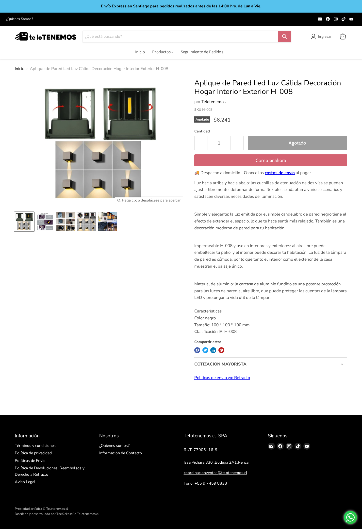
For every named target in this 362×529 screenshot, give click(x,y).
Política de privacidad (33, 453)
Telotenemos (213, 102)
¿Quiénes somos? (114, 445)
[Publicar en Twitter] (205, 350)
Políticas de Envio (30, 460)
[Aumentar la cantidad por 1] (237, 143)
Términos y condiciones (35, 445)
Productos (161, 52)
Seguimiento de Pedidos (202, 52)
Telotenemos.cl (88, 514)
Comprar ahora (271, 160)
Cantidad (202, 131)
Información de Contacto (120, 453)
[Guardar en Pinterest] (221, 350)
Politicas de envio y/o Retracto (222, 378)
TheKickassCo (66, 514)
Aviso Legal (25, 482)
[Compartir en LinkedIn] (213, 350)
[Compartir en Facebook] (197, 350)
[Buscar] (284, 36)
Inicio (140, 52)
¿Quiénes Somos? (19, 19)
